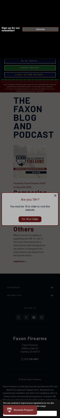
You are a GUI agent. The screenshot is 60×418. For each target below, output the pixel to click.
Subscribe (40, 29)
